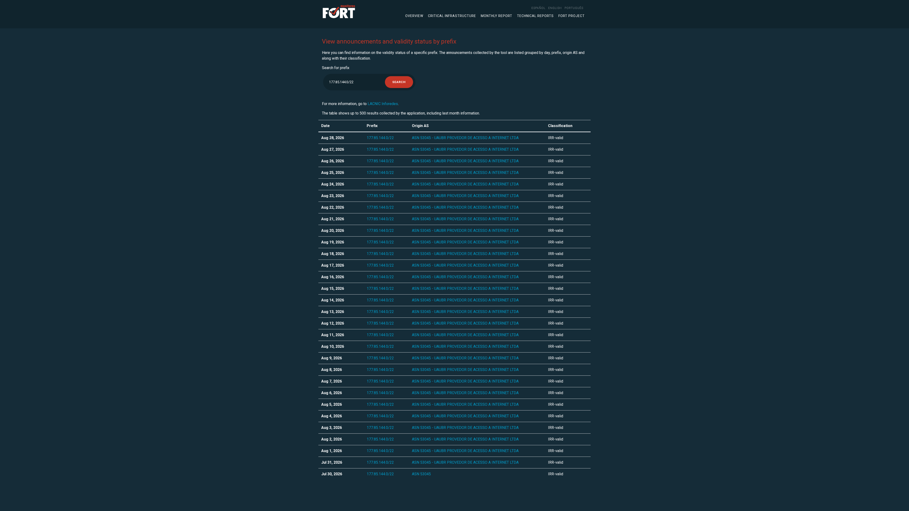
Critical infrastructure (452, 16)
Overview (414, 16)
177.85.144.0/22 (380, 138)
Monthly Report (496, 16)
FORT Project (571, 16)
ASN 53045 (421, 474)
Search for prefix (335, 68)
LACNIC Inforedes (383, 103)
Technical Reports (535, 16)
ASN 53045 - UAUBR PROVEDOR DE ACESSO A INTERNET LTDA (465, 138)
